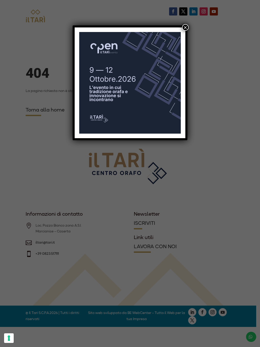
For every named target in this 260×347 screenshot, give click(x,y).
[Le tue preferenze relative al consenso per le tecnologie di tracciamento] (9, 338)
